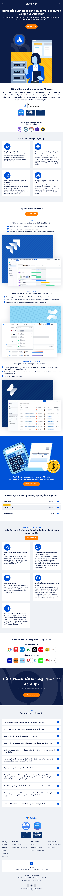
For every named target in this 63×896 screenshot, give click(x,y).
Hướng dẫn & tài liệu (36, 847)
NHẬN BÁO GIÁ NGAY (31, 695)
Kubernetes (5, 853)
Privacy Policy (29, 890)
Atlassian (4, 844)
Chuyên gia (51, 847)
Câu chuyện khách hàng (37, 850)
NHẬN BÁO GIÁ (31, 26)
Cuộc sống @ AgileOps (54, 844)
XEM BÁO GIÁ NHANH (31, 484)
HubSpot (4, 847)
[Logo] (31, 4)
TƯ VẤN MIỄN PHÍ (31, 538)
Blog (32, 844)
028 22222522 (36, 880)
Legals (35, 890)
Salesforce (5, 857)
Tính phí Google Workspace (19, 847)
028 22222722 (26, 880)
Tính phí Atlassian (17, 844)
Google (4, 850)
